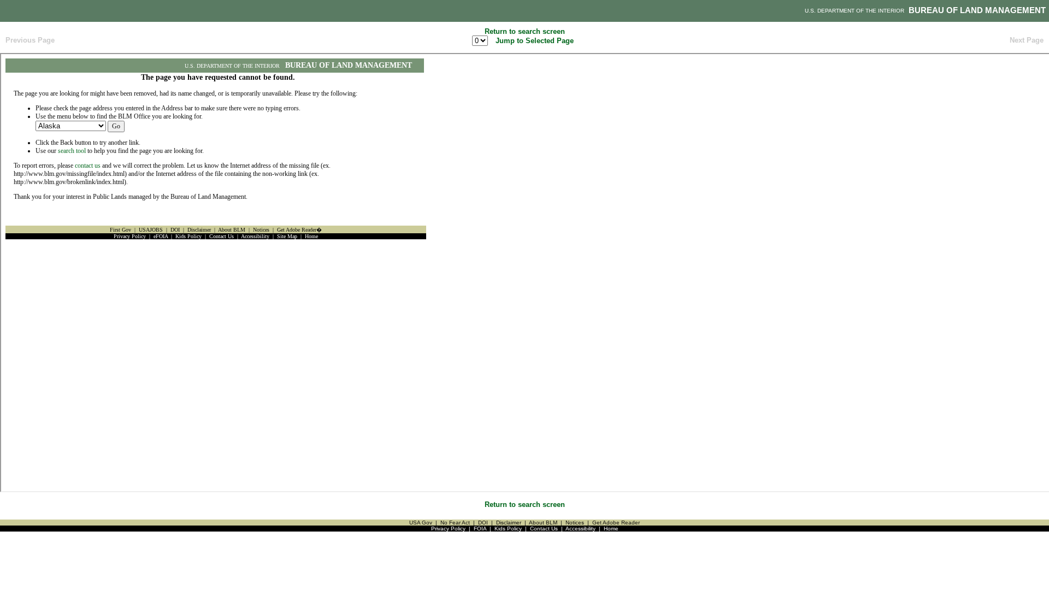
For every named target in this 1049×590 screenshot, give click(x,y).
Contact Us (544, 529)
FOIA (480, 529)
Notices (574, 523)
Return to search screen (525, 31)
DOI (483, 523)
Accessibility (580, 529)
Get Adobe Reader (616, 523)
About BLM (543, 523)
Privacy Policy (448, 529)
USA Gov (420, 523)
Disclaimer (508, 523)
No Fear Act (455, 523)
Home (611, 529)
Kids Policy (508, 529)
